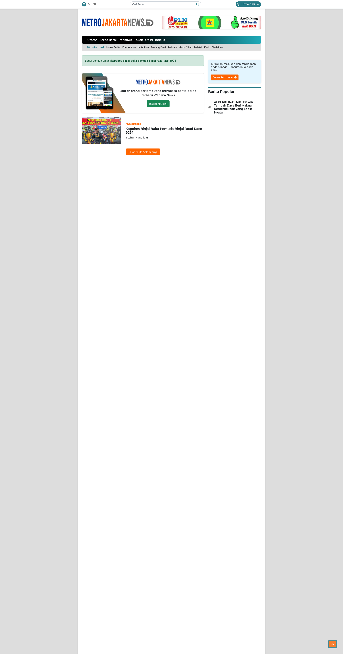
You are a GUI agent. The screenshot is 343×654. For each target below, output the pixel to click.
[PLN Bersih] (211, 22)
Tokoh (138, 40)
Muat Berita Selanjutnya (143, 152)
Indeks (160, 40)
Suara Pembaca (223, 77)
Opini (149, 40)
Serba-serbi (108, 40)
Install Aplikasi (158, 103)
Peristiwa (125, 40)
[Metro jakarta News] (117, 22)
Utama (92, 40)
